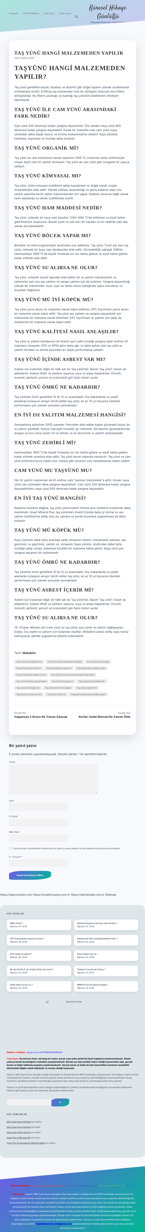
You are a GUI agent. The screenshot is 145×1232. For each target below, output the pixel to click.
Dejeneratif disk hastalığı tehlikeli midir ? (97, 938)
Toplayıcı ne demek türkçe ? (91, 969)
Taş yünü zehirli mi (56, 694)
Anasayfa (13, 13)
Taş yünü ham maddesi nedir (91, 668)
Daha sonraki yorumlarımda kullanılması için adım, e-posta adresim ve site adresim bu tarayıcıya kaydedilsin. (66, 848)
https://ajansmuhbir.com (16, 894)
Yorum (12, 762)
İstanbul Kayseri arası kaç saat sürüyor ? (97, 923)
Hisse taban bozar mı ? (21, 984)
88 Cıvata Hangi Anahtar (19, 1121)
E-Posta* (13, 816)
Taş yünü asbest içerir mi (28, 668)
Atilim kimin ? (16, 923)
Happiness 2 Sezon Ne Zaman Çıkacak (40, 716)
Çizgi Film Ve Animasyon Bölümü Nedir (26, 1143)
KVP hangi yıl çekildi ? (21, 954)
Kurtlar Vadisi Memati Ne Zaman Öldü (104, 716)
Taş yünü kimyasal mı (62, 681)
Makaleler (29, 653)
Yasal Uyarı (49, 13)
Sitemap (110, 894)
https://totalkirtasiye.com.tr (51, 894)
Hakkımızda (65, 13)
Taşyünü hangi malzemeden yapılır (88, 694)
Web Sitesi (14, 832)
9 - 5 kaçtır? (15, 857)
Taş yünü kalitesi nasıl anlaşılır (31, 681)
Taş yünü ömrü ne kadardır (58, 687)
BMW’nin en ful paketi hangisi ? (92, 984)
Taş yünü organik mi (87, 687)
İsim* (11, 800)
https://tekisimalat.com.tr (87, 894)
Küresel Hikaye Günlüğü (107, 12)
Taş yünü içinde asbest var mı (31, 674)
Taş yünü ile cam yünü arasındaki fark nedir (72, 674)
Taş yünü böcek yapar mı (59, 668)
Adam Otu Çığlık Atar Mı (18, 1132)
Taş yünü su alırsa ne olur (28, 694)
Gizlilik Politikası (31, 13)
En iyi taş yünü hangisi (98, 661)
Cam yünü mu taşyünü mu (29, 661)
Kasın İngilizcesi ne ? (87, 954)
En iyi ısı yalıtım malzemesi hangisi (65, 661)
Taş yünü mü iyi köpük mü (92, 681)
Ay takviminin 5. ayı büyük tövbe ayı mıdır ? (31, 969)
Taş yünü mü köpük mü (27, 687)
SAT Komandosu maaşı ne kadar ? (27, 938)
